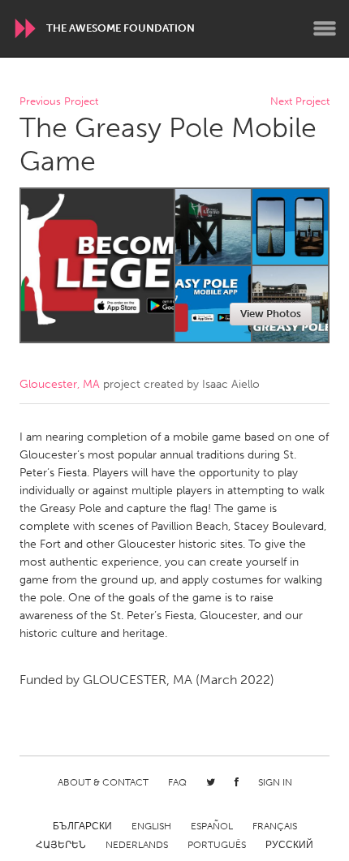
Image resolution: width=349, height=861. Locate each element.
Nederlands (137, 844)
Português (216, 844)
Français (274, 826)
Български (82, 826)
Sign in (275, 782)
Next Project (300, 102)
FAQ (177, 782)
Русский (289, 844)
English (151, 826)
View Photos (270, 314)
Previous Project (58, 102)
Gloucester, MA (59, 384)
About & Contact (103, 782)
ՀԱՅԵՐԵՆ (61, 844)
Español (212, 826)
